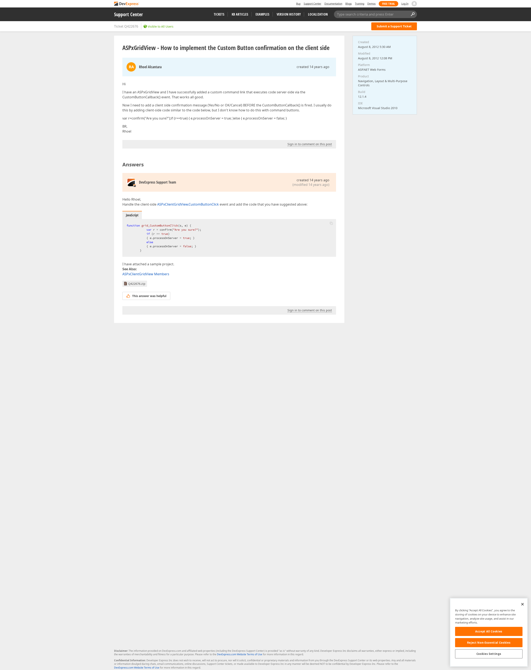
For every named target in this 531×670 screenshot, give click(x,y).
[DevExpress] (126, 4)
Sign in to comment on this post (309, 144)
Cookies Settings (488, 654)
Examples (262, 14)
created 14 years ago (313, 67)
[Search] (412, 14)
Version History (289, 14)
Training (359, 3)
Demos (371, 3)
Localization (318, 14)
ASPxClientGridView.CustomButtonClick (188, 204)
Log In (404, 3)
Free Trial (388, 4)
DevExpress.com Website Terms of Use (239, 654)
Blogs (348, 3)
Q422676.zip (136, 284)
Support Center (312, 3)
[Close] (522, 604)
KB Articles (240, 14)
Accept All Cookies (488, 631)
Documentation (333, 3)
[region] (489, 632)
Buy (298, 3)
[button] (331, 223)
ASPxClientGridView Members (145, 274)
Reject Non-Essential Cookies (488, 642)
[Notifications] (414, 3)
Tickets (219, 14)
